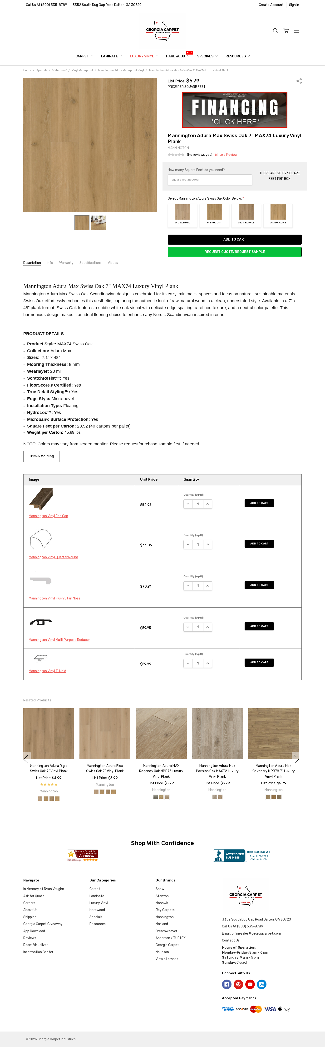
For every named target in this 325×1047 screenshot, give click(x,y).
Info (50, 263)
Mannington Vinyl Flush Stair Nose (54, 598)
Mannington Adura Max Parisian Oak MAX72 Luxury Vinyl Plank (217, 771)
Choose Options (48, 749)
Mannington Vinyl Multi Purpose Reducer (59, 640)
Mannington (165, 917)
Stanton (162, 896)
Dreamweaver (166, 931)
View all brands (167, 959)
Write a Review (226, 155)
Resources (236, 56)
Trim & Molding (41, 456)
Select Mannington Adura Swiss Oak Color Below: (206, 198)
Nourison (162, 952)
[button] (234, 110)
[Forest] (279, 797)
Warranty (66, 263)
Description (32, 263)
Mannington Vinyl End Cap (48, 516)
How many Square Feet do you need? (196, 170)
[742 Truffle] (51, 798)
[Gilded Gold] (161, 797)
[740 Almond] (40, 798)
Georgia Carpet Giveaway (43, 924)
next (297, 759)
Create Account (271, 5)
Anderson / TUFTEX (171, 938)
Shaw (160, 889)
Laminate (110, 56)
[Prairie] (268, 797)
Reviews (29, 938)
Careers (29, 903)
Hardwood (176, 56)
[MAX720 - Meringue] (214, 797)
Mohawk (162, 903)
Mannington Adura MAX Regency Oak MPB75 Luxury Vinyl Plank (161, 771)
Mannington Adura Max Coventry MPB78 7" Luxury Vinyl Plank (273, 771)
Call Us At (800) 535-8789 (46, 5)
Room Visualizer (35, 945)
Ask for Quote (33, 896)
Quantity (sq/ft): (193, 494)
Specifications (90, 263)
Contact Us (231, 940)
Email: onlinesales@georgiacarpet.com (251, 933)
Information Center (38, 952)
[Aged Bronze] (155, 797)
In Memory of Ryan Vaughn (43, 889)
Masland (162, 924)
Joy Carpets (165, 910)
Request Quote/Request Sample (235, 252)
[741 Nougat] (46, 798)
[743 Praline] (57, 798)
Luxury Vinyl (142, 56)
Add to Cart (259, 503)
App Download (34, 931)
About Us (30, 910)
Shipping (29, 917)
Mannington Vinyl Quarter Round (53, 557)
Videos (113, 263)
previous (26, 759)
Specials (205, 56)
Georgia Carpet (167, 945)
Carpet (82, 56)
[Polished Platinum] (166, 797)
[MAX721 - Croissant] (220, 797)
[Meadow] (273, 797)
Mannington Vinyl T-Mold (47, 671)
